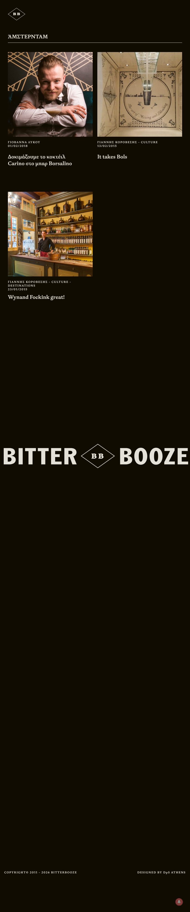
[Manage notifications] (179, 902)
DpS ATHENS (174, 872)
